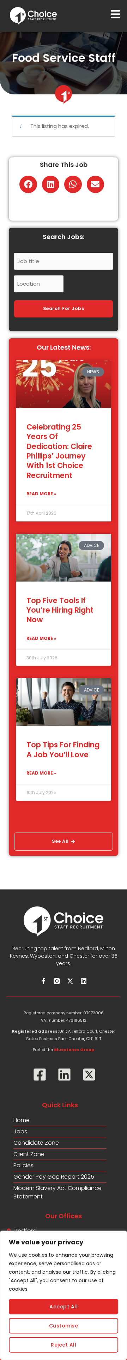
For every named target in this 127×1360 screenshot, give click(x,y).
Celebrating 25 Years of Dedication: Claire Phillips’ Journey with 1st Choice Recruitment (59, 451)
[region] (63, 1295)
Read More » (41, 494)
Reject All (63, 1344)
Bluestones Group (74, 1049)
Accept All (63, 1306)
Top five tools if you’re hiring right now (59, 610)
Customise (63, 1325)
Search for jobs (63, 308)
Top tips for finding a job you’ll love (62, 749)
